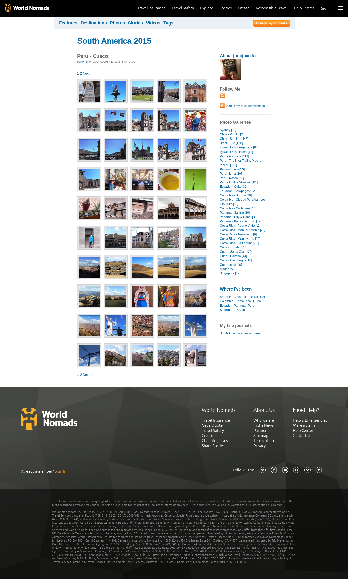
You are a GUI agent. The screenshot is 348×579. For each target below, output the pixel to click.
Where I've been (236, 289)
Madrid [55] (227, 269)
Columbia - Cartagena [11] (238, 208)
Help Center (304, 8)
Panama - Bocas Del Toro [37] (240, 221)
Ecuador (226, 305)
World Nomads (26, 8)
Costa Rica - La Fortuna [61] (239, 243)
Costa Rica (243, 301)
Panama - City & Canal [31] (238, 217)
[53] (232, 169)
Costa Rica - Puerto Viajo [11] (240, 226)
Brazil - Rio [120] (231, 143)
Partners (260, 430)
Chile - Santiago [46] (234, 139)
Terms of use (264, 440)
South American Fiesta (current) (241, 333)
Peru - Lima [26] (231, 173)
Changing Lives (215, 440)
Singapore (227, 310)
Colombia (226, 301)
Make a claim (304, 425)
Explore (206, 8)
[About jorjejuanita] (230, 79)
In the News (263, 425)
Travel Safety (183, 8)
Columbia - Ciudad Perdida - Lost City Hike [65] (243, 202)
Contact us (302, 435)
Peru (80, 62)
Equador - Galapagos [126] (238, 191)
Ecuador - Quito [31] (233, 186)
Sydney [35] (228, 130)
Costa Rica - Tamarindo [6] (238, 234)
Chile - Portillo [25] (232, 134)
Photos (117, 23)
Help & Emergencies (310, 420)
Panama (240, 305)
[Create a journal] (272, 24)
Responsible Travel (272, 8)
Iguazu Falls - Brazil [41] (236, 152)
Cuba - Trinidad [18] (233, 247)
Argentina (226, 297)
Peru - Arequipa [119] (234, 156)
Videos (153, 23)
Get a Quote (212, 425)
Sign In (327, 8)
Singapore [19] (230, 273)
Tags (168, 23)
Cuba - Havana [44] (233, 256)
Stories (226, 8)
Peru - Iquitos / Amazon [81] (239, 182)
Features (68, 23)
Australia (241, 297)
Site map (261, 435)
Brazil (254, 297)
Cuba (257, 301)
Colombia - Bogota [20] (236, 195)
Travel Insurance (151, 8)
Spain (241, 310)
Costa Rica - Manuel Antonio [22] (242, 230)
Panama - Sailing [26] (235, 213)
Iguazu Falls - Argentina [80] (239, 147)
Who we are (263, 420)
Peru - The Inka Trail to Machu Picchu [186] (240, 163)
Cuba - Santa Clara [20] (236, 252)
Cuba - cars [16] (231, 265)
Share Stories (213, 446)
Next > (88, 73)
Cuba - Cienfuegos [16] (236, 260)
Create (243, 8)
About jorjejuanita (238, 55)
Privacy (259, 446)
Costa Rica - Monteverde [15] (240, 239)
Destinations (94, 23)
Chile (263, 297)
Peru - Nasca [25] (232, 178)
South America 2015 (114, 40)
